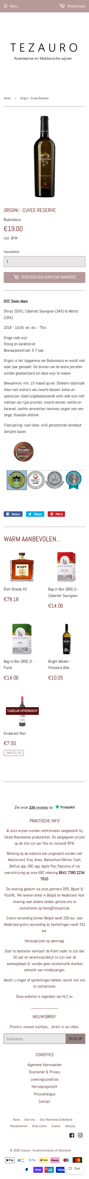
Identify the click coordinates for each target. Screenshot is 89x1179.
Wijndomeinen (18, 1126)
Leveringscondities (45, 1079)
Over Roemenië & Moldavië (56, 1119)
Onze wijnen (39, 1126)
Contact (44, 1101)
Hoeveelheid (11, 251)
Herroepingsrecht (44, 1086)
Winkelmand (75, 6)
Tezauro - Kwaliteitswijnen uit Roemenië (46, 1150)
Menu (14, 6)
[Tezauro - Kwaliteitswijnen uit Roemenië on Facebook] (71, 1136)
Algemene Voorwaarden (44, 1064)
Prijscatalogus (44, 1094)
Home (7, 98)
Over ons (29, 1119)
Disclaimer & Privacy (44, 1072)
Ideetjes (70, 1126)
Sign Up (75, 1039)
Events (56, 1126)
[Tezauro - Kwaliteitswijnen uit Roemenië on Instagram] (80, 1136)
